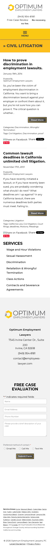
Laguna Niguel (29, 514)
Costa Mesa (37, 509)
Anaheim (35, 512)
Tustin (9, 512)
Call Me (25, 448)
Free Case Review (17, 20)
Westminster (26, 520)
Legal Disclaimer (17, 544)
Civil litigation (15, 133)
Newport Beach (26, 509)
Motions (24, 226)
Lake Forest (16, 512)
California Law (16, 224)
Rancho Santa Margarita (20, 517)
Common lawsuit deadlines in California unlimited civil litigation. (24, 157)
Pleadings (33, 226)
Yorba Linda (34, 517)
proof (40, 133)
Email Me (11, 448)
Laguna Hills (40, 514)
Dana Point (11, 522)
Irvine (18, 509)
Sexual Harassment (19, 255)
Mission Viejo (26, 512)
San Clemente (33, 522)
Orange (21, 514)
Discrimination (22, 127)
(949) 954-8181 (26, 16)
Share (31, 139)
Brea (5, 522)
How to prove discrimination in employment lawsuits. (22, 64)
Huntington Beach (10, 514)
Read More (37, 120)
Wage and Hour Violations (23, 249)
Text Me (39, 448)
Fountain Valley (37, 520)
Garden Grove (16, 520)
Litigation (19, 220)
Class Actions (15, 279)
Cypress (15, 525)
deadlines (14, 226)
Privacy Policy (34, 544)
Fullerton (6, 520)
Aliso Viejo (7, 517)
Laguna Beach (22, 522)
